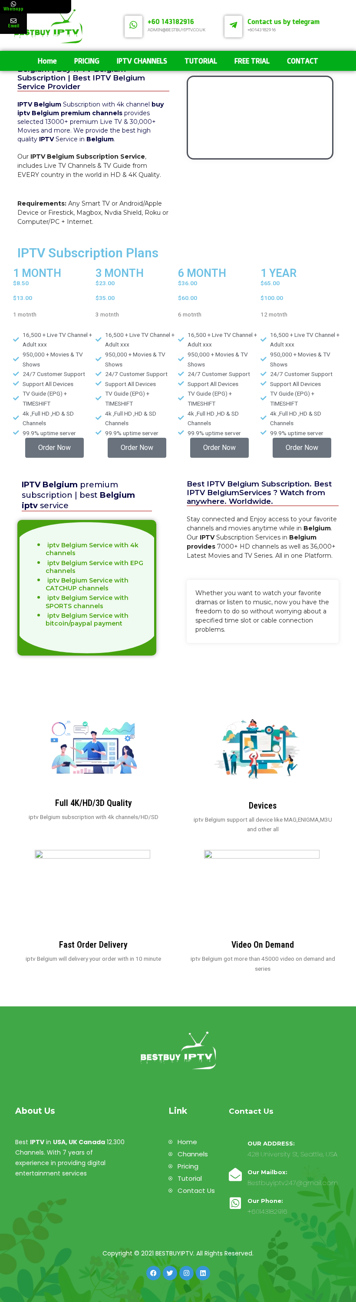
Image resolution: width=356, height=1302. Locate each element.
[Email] (13, 21)
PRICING (86, 61)
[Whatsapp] (13, 4)
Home (47, 61)
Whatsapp (13, 9)
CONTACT (302, 61)
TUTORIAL (201, 61)
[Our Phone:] (235, 1203)
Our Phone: (265, 1200)
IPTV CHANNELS (142, 61)
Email (13, 26)
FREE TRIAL (252, 61)
